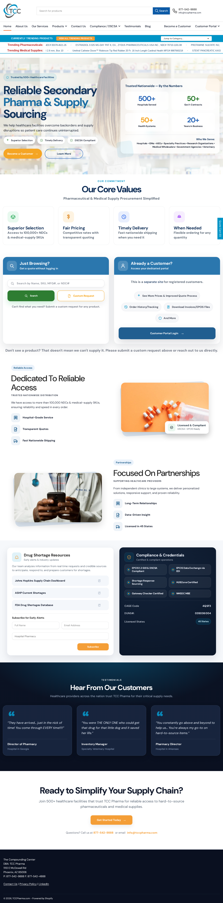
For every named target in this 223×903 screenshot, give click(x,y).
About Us (22, 26)
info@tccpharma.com (142, 832)
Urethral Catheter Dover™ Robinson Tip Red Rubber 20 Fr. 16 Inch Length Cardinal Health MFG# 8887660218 (108, 50)
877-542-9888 (103, 832)
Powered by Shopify (42, 898)
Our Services (40, 26)
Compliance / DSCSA (103, 26)
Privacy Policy (28, 884)
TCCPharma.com (21, 898)
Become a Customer (177, 26)
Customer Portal (206, 26)
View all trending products (75, 38)
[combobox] (104, 11)
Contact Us (78, 26)
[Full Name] (35, 625)
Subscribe (93, 646)
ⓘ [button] (104, 580)
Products (58, 26)
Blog (148, 26)
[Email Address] (85, 625)
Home (7, 26)
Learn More (64, 153)
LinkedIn (44, 884)
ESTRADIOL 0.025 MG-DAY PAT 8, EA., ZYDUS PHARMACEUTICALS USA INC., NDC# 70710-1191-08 (109, 45)
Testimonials (132, 26)
